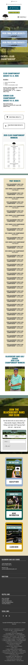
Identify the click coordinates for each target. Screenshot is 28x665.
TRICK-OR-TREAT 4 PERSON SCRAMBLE (14, 646)
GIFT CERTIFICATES (21, 636)
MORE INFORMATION (14, 514)
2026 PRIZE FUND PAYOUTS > (14, 42)
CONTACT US (19, 657)
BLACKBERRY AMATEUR (21, 639)
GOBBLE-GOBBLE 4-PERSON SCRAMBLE (14, 649)
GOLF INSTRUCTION (7, 601)
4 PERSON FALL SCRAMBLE (14, 644)
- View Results (14, 184)
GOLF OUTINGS (5, 598)
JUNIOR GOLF (6, 636)
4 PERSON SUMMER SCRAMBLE (9, 639)
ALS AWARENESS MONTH (10, 660)
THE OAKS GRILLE (6, 603)
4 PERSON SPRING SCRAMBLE (18, 637)
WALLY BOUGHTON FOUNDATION (14, 659)
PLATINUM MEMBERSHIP (9, 634)
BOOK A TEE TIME (8, 630)
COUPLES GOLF (14, 650)
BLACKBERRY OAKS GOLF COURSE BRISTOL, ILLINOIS (14, 629)
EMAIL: (6, 441)
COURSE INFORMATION (18, 630)
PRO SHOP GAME (6, 650)
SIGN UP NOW (14, 481)
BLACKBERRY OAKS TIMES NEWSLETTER (14, 656)
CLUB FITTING (5, 599)
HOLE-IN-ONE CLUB (11, 657)
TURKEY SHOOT (14, 647)
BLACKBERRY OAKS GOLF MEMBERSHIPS (14, 633)
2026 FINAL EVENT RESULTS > (14, 33)
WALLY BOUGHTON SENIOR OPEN (14, 643)
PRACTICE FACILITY (20, 653)
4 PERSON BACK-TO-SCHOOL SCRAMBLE (14, 642)
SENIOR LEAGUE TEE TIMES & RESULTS (10, 652)
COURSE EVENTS (7, 637)
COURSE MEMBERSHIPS (7, 602)
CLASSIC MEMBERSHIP (19, 634)
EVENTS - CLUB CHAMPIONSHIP (8, 58)
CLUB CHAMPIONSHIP (21, 640)
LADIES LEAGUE (23, 652)
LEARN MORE (14, 546)
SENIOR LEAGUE (22, 650)
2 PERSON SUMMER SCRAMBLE (9, 640)
